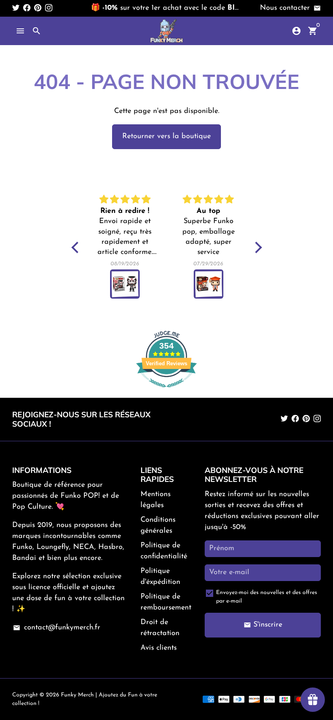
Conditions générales (158, 525)
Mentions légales (156, 500)
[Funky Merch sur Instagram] (48, 8)
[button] (76, 247)
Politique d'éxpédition (160, 577)
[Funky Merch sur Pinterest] (37, 8)
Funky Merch (77, 695)
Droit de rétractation (160, 628)
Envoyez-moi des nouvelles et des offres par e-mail (266, 597)
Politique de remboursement (166, 602)
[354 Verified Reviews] (166, 392)
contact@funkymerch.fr (56, 627)
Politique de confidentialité (164, 551)
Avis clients (159, 648)
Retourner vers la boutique (166, 136)
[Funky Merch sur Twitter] (15, 8)
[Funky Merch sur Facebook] (26, 8)
